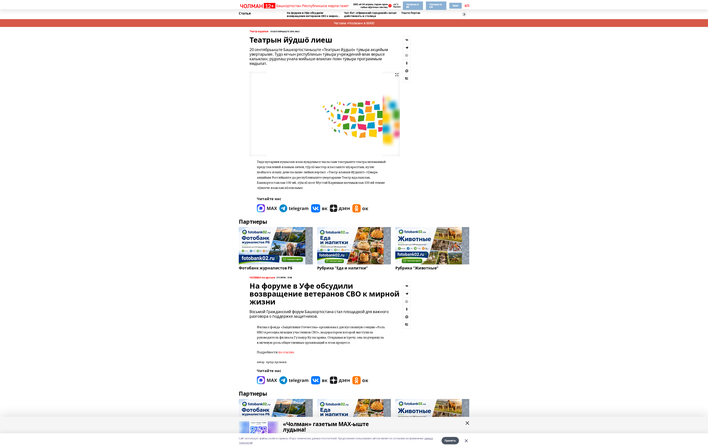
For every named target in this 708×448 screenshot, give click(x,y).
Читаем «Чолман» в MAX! (354, 23)
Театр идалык (259, 31)
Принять (450, 440)
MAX (455, 5)
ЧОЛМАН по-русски (262, 277)
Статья (245, 13)
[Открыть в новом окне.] (267, 208)
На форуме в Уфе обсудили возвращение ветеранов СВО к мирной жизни (313, 14)
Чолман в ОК (435, 6)
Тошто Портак (410, 13)
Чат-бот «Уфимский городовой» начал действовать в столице (370, 14)
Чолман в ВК (412, 6)
